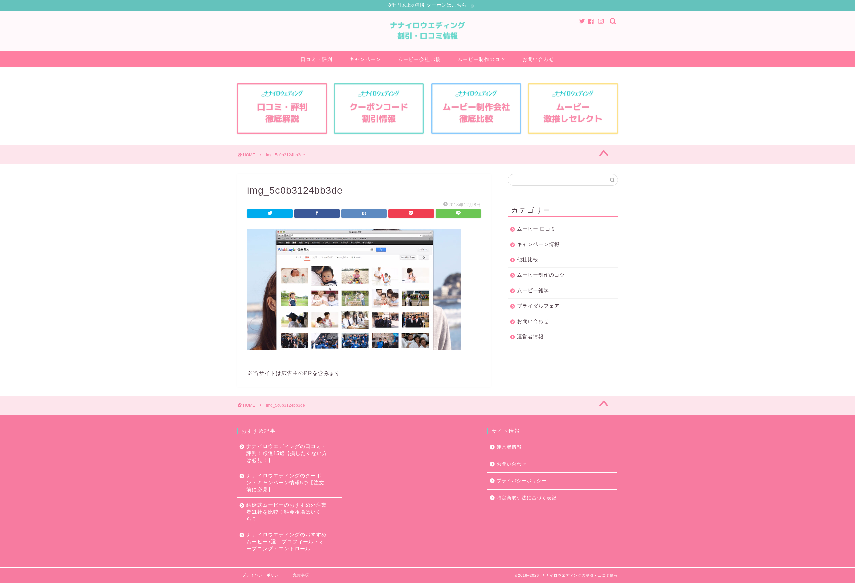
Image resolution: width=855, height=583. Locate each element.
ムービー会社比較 (419, 59)
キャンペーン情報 (538, 244)
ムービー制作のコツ (482, 59)
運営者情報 (530, 336)
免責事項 (301, 575)
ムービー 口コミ (536, 229)
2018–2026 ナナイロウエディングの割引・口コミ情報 (568, 575)
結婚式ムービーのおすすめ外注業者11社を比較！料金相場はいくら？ (286, 512)
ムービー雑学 (533, 290)
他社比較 (527, 259)
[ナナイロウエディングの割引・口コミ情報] (427, 46)
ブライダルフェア (538, 306)
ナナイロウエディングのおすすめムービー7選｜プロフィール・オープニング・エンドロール (286, 541)
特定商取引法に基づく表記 (527, 497)
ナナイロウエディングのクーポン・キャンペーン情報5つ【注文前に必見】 (285, 482)
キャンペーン (365, 59)
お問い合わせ (538, 59)
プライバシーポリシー (522, 480)
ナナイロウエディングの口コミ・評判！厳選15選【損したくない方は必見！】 (286, 453)
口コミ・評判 (317, 59)
